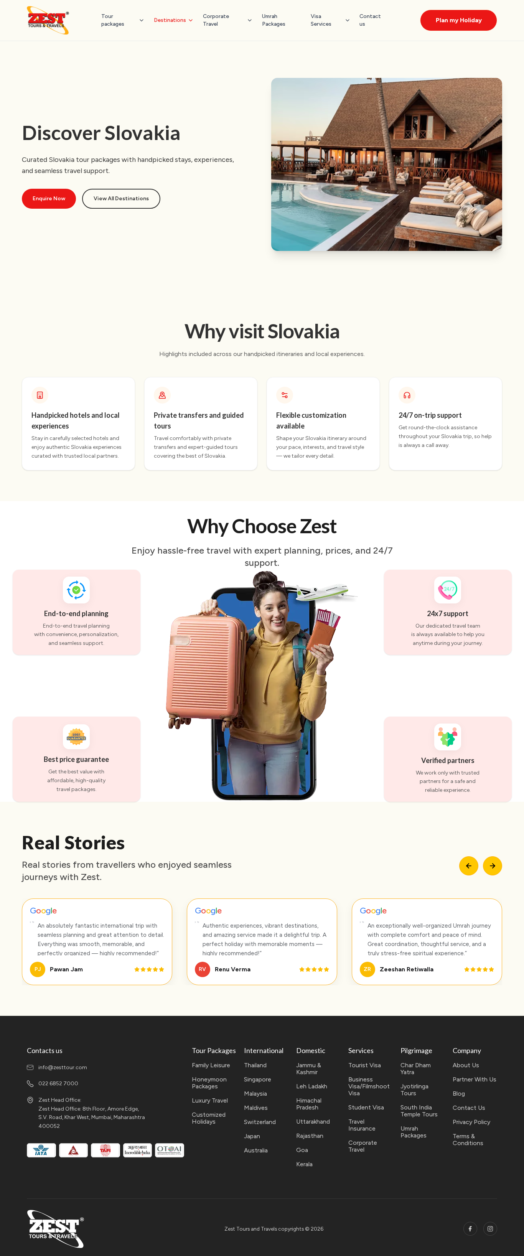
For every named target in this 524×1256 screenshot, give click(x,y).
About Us (466, 1065)
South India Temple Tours (419, 1111)
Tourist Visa (364, 1065)
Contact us (370, 20)
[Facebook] (470, 1229)
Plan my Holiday (459, 20)
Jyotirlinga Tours (414, 1090)
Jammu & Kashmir (308, 1069)
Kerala (304, 1164)
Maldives (256, 1107)
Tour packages (112, 20)
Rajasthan (309, 1135)
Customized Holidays (209, 1118)
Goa (302, 1150)
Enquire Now (49, 198)
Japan (252, 1136)
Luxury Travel (210, 1100)
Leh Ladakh (311, 1086)
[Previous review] (468, 865)
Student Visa (366, 1107)
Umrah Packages (273, 20)
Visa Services (321, 20)
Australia (256, 1150)
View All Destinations (121, 198)
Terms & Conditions (468, 1140)
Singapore (257, 1079)
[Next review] (492, 865)
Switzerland (260, 1122)
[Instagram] (490, 1229)
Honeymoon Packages (209, 1083)
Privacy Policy (471, 1122)
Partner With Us (474, 1079)
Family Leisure (211, 1065)
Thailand (255, 1065)
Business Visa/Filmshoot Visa (369, 1086)
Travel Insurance (362, 1125)
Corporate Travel (216, 20)
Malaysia (255, 1093)
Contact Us (469, 1107)
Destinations (170, 20)
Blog (459, 1093)
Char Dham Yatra (415, 1069)
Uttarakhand (313, 1121)
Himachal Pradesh (308, 1104)
